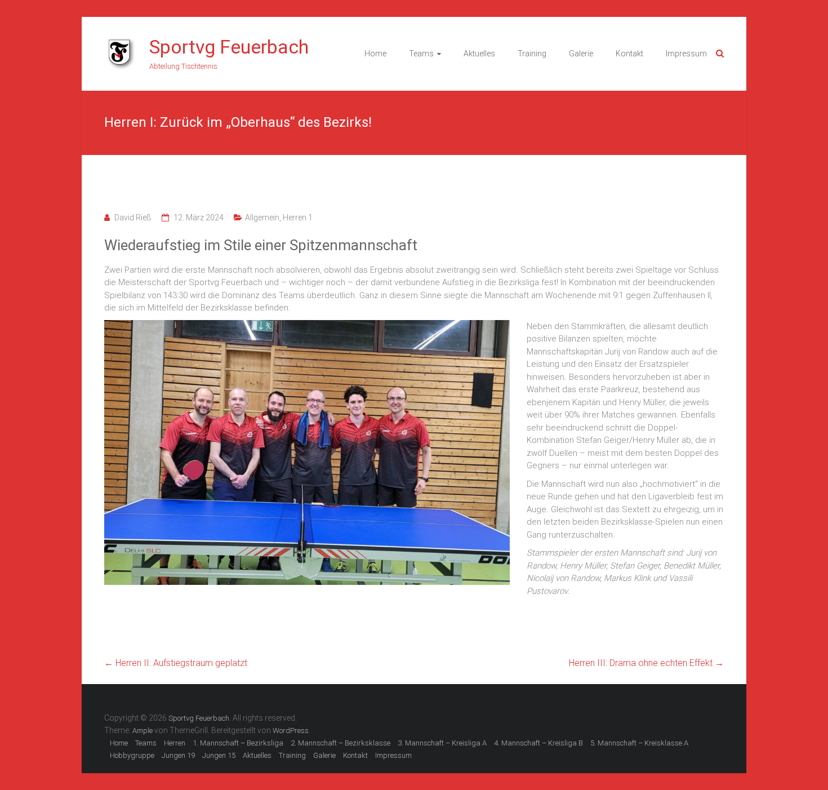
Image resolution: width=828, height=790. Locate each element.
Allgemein (262, 217)
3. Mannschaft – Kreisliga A (442, 743)
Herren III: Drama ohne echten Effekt (646, 663)
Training (532, 53)
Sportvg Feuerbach (229, 46)
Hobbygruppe (132, 755)
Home (375, 53)
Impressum (686, 53)
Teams (421, 53)
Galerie (581, 53)
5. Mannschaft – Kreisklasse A (639, 743)
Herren (174, 743)
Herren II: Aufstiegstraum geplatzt (175, 663)
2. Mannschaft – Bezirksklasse (340, 743)
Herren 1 (298, 217)
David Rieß (133, 217)
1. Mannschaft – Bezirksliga (238, 743)
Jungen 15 (218, 755)
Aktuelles (479, 53)
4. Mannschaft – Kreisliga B (538, 743)
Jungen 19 (178, 755)
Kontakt (629, 53)
